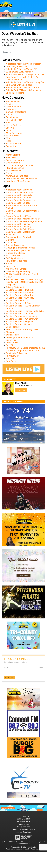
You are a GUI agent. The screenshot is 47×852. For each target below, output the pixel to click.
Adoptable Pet (13, 101)
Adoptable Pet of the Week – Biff (21, 69)
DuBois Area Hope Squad (18, 250)
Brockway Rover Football (18, 237)
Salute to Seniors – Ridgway (19, 321)
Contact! (10, 173)
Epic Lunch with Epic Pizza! (19, 85)
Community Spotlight (16, 112)
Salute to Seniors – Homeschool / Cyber (25, 311)
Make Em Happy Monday (18, 271)
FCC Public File (23, 816)
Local (8, 130)
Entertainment (12, 117)
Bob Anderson (13, 162)
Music (9, 138)
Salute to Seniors (14, 143)
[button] (42, 4)
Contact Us (11, 242)
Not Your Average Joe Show (20, 165)
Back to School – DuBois (18, 203)
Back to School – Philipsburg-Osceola (24, 221)
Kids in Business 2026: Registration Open (25, 74)
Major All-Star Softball (16, 269)
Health (9, 122)
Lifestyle (10, 128)
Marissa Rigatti (13, 155)
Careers (10, 240)
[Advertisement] (23, 14)
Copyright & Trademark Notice (20, 248)
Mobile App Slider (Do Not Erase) (22, 274)
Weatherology (36, 849)
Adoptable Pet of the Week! (19, 190)
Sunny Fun (11, 340)
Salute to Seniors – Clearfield (20, 295)
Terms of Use (12, 342)
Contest (10, 114)
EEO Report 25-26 (23, 821)
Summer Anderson (15, 160)
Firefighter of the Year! (17, 261)
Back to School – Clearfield (19, 197)
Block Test (11, 234)
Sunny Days (11, 146)
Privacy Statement (15, 287)
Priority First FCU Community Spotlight (24, 279)
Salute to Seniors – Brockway (20, 290)
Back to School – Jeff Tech (19, 216)
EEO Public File (13, 255)
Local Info (11, 266)
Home (9, 263)
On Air (9, 277)
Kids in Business (13, 125)
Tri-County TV (12, 356)
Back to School (13, 106)
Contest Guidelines (15, 245)
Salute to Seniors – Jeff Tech (19, 313)
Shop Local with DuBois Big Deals (22, 329)
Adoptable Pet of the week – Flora (22, 87)
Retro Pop (11, 157)
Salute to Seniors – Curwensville (21, 298)
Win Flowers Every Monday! (19, 72)
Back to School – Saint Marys (20, 229)
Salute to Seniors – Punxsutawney (22, 319)
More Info (21, 390)
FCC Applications (14, 258)
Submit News (12, 335)
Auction (9, 104)
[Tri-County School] (23, 635)
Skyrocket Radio (29, 847)
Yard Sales (11, 361)
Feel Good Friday (14, 120)
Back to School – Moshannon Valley (23, 219)
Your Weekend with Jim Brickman (22, 178)
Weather (10, 358)
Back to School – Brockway (19, 192)
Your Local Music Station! (18, 181)
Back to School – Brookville (19, 195)
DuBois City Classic (15, 253)
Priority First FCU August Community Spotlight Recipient (23, 91)
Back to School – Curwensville (20, 200)
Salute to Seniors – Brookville (20, 292)
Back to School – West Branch (20, 232)
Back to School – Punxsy (18, 224)
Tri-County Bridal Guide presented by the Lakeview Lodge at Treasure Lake (25, 349)
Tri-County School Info (17, 66)
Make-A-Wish (12, 135)
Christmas (11, 109)
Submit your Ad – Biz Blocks (19, 337)
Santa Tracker (12, 327)
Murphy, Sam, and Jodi (17, 176)
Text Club (10, 345)
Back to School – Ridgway (18, 226)
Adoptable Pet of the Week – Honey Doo (25, 82)
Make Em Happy (14, 133)
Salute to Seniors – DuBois (18, 303)
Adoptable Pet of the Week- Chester (23, 64)
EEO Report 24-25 (23, 819)
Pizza (8, 141)
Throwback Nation (15, 168)
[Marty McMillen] (8, 388)
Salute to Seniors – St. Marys (20, 324)
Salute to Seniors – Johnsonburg (21, 316)
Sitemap (10, 332)
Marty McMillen (13, 170)
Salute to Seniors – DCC (17, 300)
